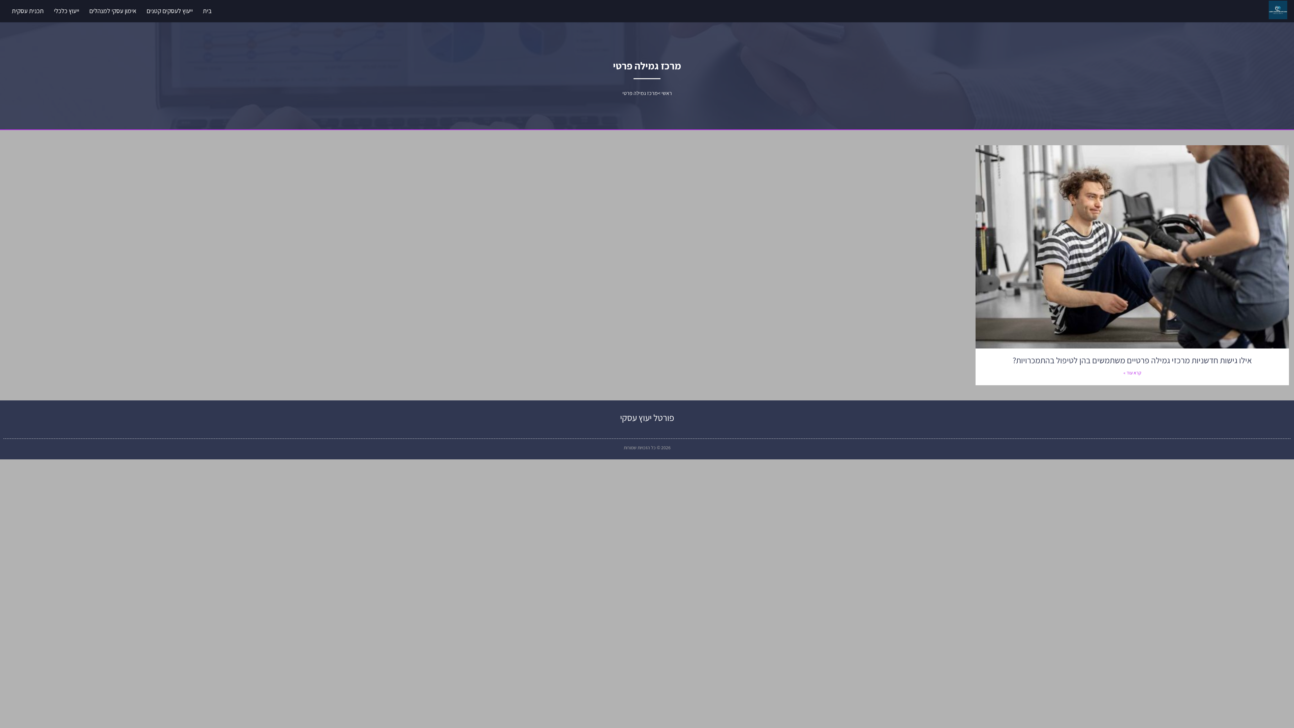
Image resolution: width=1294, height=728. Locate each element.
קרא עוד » (1132, 373)
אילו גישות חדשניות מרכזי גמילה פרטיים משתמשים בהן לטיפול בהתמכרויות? (1132, 360)
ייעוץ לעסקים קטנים (170, 11)
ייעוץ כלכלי (66, 11)
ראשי (666, 93)
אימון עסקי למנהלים (112, 11)
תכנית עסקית (28, 11)
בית (207, 11)
